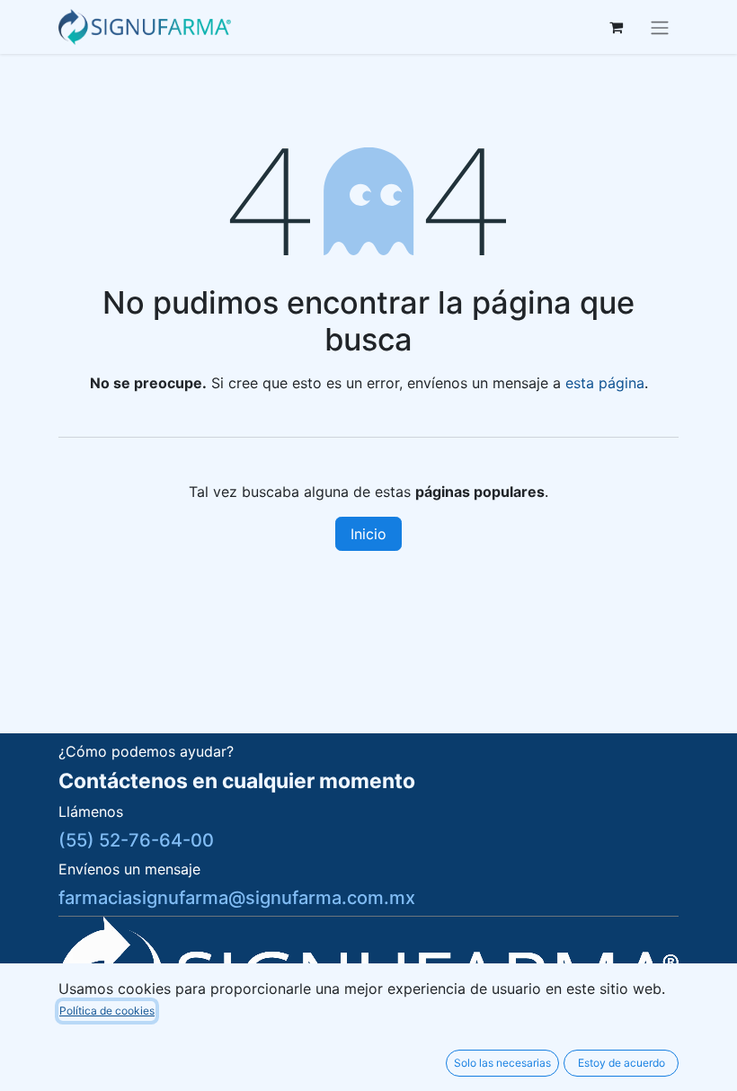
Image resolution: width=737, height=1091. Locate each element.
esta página (604, 383)
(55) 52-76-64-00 (136, 840)
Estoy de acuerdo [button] (621, 1062)
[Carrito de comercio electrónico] (616, 27)
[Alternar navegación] (660, 27)
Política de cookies (107, 1010)
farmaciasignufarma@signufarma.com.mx (236, 898)
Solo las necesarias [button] (502, 1062)
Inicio (368, 534)
